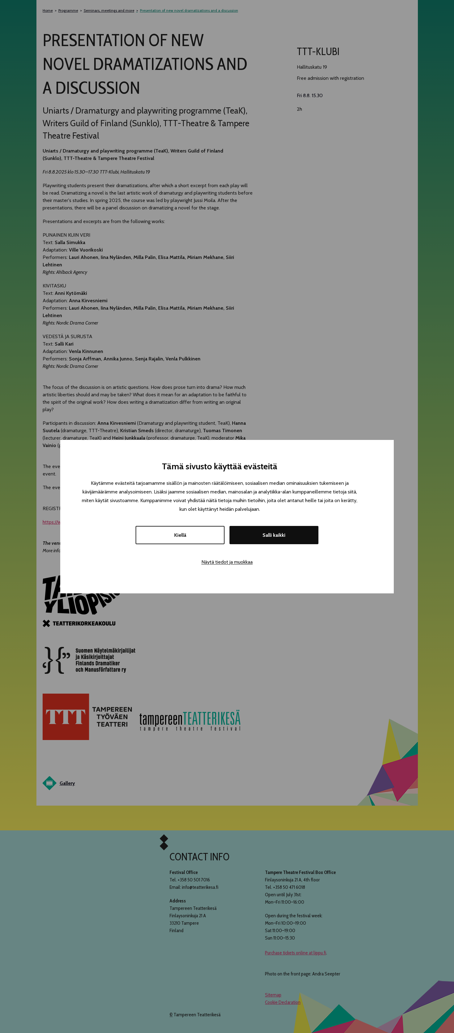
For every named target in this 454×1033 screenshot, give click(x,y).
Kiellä (180, 535)
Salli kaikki (274, 535)
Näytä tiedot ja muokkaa (227, 562)
